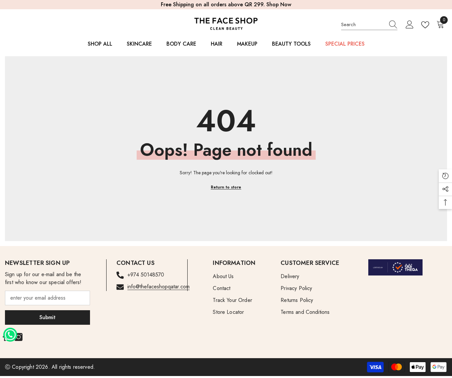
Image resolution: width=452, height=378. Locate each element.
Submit (47, 317)
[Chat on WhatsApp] (10, 332)
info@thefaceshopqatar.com (158, 286)
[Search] (369, 24)
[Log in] (410, 25)
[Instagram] (18, 337)
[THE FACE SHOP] (395, 267)
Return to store (226, 187)
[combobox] (363, 24)
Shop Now (278, 4)
